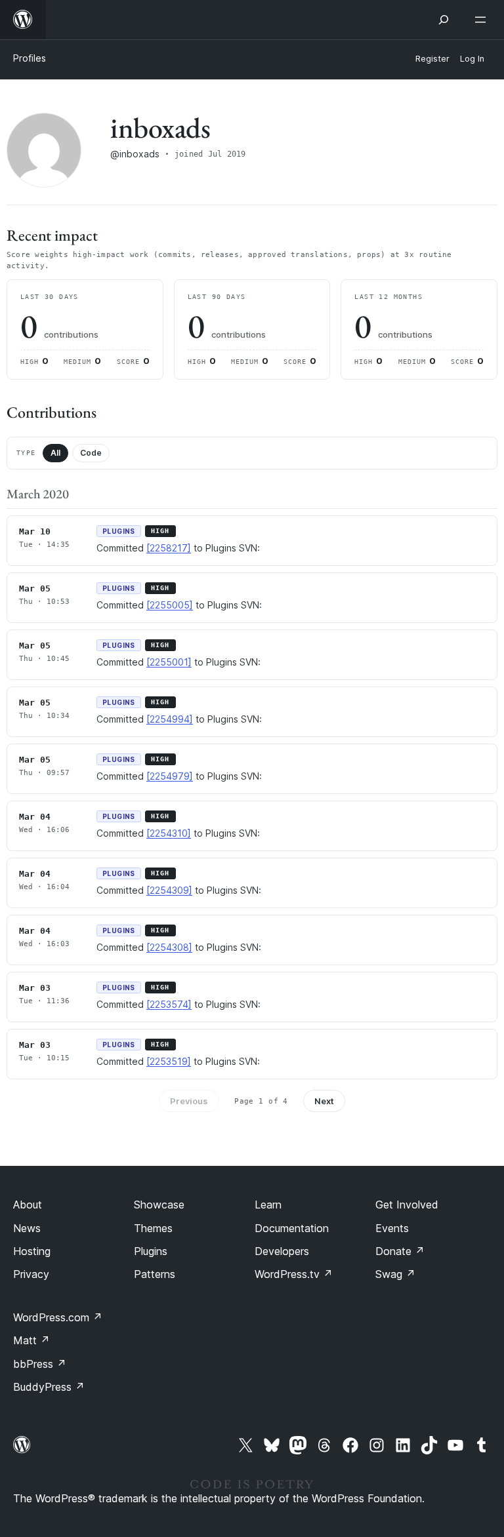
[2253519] (168, 1061)
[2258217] (168, 547)
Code (91, 453)
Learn (268, 1204)
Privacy (31, 1274)
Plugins (150, 1251)
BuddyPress (49, 1386)
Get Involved (406, 1204)
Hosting (32, 1251)
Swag (395, 1274)
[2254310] (168, 833)
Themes (153, 1228)
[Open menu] (483, 19)
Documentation (292, 1228)
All (55, 453)
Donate (400, 1251)
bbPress (39, 1363)
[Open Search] (443, 19)
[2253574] (169, 1004)
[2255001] (169, 662)
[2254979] (169, 776)
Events (392, 1228)
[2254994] (169, 719)
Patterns (154, 1274)
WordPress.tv (294, 1274)
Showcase (159, 1204)
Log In (472, 59)
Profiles (29, 58)
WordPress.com (57, 1317)
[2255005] (169, 604)
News (27, 1228)
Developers (282, 1251)
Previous (189, 1101)
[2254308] (169, 947)
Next (324, 1101)
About (27, 1204)
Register (432, 59)
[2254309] (169, 890)
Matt (31, 1340)
